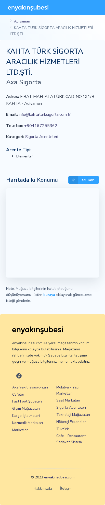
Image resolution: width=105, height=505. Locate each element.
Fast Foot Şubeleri (27, 401)
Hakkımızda (43, 488)
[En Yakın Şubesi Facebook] (19, 376)
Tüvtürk (62, 429)
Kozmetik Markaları (27, 422)
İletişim (66, 488)
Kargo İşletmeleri (26, 415)
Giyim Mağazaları (26, 408)
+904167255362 (40, 126)
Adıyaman (22, 21)
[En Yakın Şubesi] (28, 7)
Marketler (20, 430)
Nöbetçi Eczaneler (71, 421)
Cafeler (18, 394)
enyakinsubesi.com (59, 477)
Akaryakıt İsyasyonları (30, 387)
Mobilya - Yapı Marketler (67, 390)
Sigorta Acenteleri (41, 137)
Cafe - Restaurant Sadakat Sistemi (71, 438)
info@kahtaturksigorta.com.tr (45, 114)
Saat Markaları (68, 400)
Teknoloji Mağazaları (73, 414)
